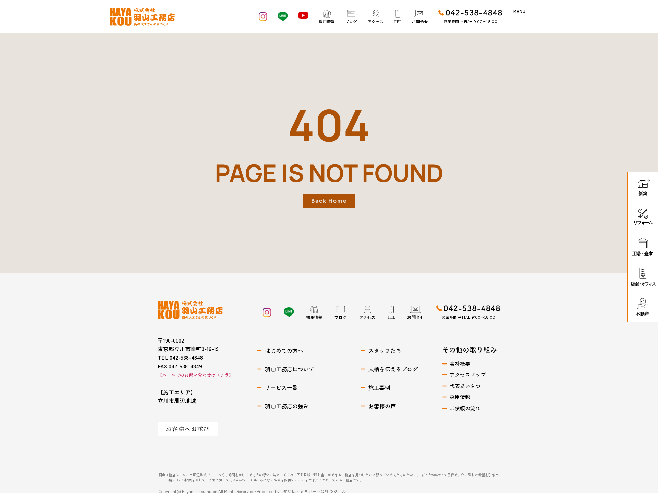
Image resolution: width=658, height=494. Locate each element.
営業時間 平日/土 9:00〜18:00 (470, 21)
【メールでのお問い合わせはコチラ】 (195, 375)
